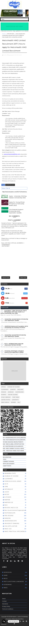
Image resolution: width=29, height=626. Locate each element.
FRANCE (3, 392)
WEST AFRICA (5, 402)
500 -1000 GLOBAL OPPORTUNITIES (13, 444)
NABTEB (7, 499)
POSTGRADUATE (9, 513)
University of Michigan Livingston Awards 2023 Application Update (14, 351)
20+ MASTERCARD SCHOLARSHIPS (13, 446)
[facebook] (3, 561)
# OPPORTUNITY (10, 184)
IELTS (6, 484)
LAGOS (6, 492)
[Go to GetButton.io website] (3, 624)
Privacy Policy (6, 606)
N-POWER (7, 497)
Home (3, 33)
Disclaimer (5, 604)
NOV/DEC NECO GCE (11, 507)
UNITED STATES (5, 399)
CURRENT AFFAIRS (8, 461)
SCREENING (8, 584)
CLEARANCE (4, 389)
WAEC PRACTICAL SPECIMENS (14, 531)
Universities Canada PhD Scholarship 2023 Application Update (15, 335)
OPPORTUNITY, (18, 55)
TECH (4, 459)
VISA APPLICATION (10, 526)
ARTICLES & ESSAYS (8, 463)
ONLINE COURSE (13, 394)
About (4, 598)
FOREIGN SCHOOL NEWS (12, 481)
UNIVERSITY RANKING (11, 523)
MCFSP (6, 494)
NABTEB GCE (8, 502)
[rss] (20, 621)
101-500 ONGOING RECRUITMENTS (13, 442)
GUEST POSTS (7, 466)
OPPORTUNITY (10, 33)
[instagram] (18, 561)
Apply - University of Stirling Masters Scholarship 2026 (18, 196)
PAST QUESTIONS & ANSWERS (14, 581)
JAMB (5, 575)
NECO (6, 578)
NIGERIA (3, 394)
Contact (4, 601)
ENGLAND (20, 389)
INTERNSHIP (8, 489)
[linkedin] (14, 561)
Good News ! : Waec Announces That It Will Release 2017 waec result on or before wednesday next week (14, 312)
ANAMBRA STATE (10, 473)
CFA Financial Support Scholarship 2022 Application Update (16, 211)
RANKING (7, 518)
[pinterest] (22, 561)
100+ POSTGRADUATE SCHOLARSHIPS (14, 439)
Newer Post (5, 277)
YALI (19, 402)
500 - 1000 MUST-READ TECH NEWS (13, 450)
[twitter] (7, 561)
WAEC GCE (8, 528)
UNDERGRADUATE (10, 521)
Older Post (23, 277)
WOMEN (13, 402)
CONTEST (13, 389)
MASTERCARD (20, 392)
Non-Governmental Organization (15, 510)
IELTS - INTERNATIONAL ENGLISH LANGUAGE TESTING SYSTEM (13, 344)
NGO (6, 505)
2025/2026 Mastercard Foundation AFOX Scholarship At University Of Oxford (16, 327)
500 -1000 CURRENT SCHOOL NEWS (13, 448)
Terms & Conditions (7, 609)
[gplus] (11, 561)
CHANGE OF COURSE (14, 386)
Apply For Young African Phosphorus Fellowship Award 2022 (17, 203)
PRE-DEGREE (8, 515)
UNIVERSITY (15, 399)
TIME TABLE (15, 397)
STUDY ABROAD (6, 397)
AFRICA (3, 386)
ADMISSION (8, 572)
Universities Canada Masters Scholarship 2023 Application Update (16, 319)
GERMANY (11, 392)
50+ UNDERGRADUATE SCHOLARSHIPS (14, 437)
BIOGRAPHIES (7, 457)
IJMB (6, 486)
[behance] (23, 621)
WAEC (6, 587)
